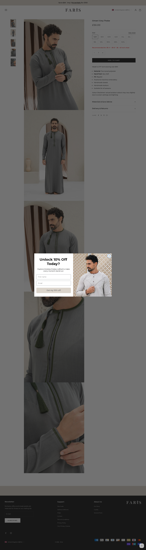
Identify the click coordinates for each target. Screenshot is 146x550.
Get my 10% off (54, 290)
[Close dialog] (109, 256)
